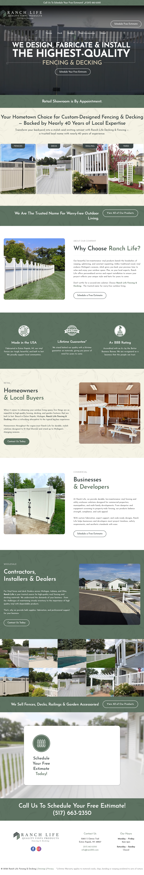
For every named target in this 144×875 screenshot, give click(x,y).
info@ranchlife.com (90, 850)
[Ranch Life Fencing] (21, 14)
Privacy (50, 869)
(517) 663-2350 (94, 3)
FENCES (18, 146)
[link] (18, 169)
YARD (126, 146)
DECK (54, 146)
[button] (120, 213)
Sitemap (41, 869)
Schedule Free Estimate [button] (126, 24)
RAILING (90, 146)
